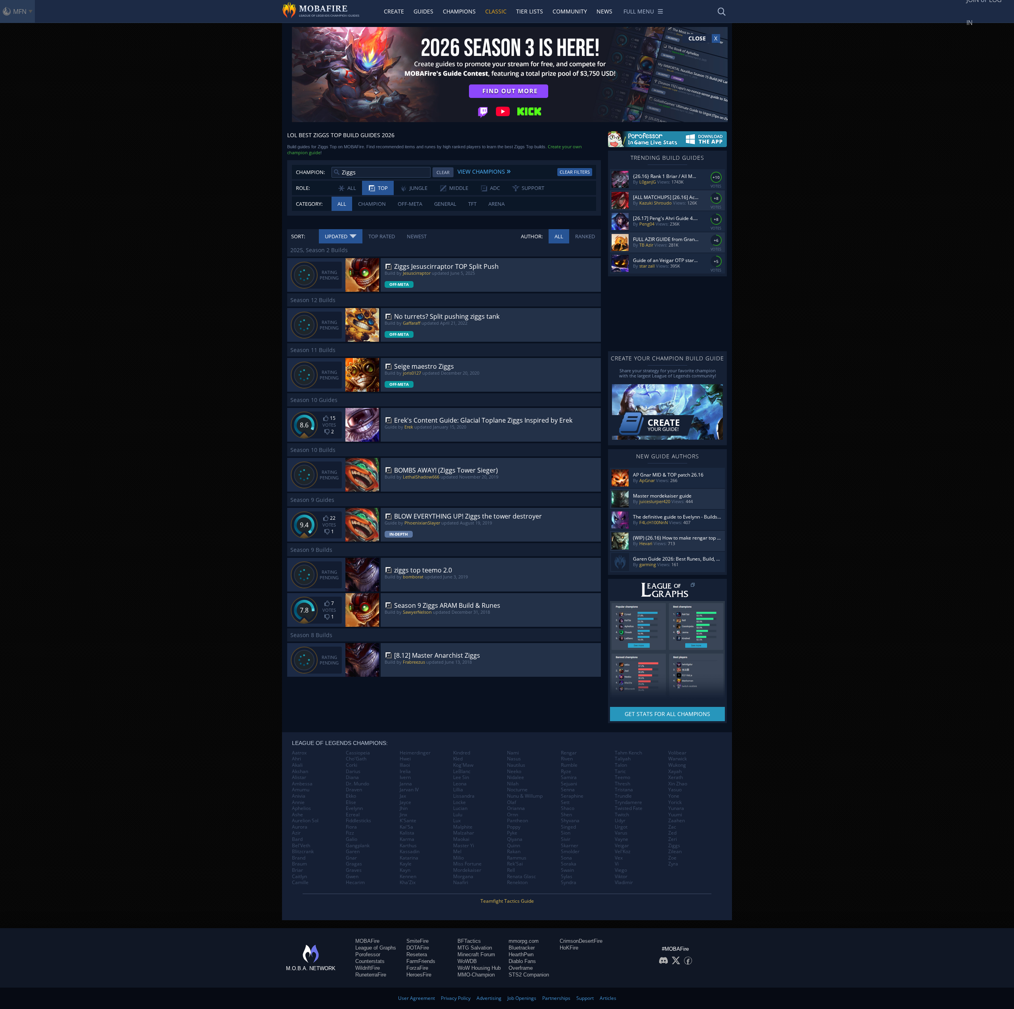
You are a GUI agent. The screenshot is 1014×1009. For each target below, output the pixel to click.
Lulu (457, 815)
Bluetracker (522, 948)
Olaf (511, 802)
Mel (457, 851)
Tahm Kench (628, 753)
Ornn (512, 815)
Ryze (566, 771)
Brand (298, 858)
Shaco (567, 808)
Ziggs (674, 845)
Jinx (403, 815)
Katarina (409, 858)
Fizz (350, 833)
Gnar (351, 858)
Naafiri (460, 882)
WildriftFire (367, 968)
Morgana (463, 876)
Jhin (404, 808)
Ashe (297, 815)
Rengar (569, 753)
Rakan (513, 851)
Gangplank (358, 845)
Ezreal (353, 815)
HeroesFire (418, 975)
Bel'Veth (301, 845)
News (604, 11)
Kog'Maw (463, 765)
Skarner (569, 845)
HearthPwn (521, 954)
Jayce (405, 802)
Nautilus (516, 765)
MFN (20, 11)
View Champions (484, 170)
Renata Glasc (521, 876)
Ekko (351, 796)
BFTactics (469, 941)
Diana (352, 777)
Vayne (621, 839)
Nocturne (517, 790)
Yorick (675, 802)
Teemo (622, 777)
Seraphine (572, 796)
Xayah (675, 771)
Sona (566, 858)
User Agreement (416, 998)
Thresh (622, 784)
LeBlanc (462, 771)
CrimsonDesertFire (581, 941)
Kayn (405, 870)
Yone (673, 796)
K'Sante (408, 821)
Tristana (624, 790)
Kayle (406, 864)
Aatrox (299, 753)
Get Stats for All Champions (667, 714)
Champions (459, 11)
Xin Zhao (677, 784)
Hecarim (355, 882)
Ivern (405, 777)
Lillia (458, 790)
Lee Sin (461, 777)
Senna (568, 790)
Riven (567, 759)
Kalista (407, 833)
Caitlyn (299, 876)
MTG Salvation (474, 948)
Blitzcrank (303, 851)
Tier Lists (529, 11)
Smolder (570, 851)
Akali (297, 765)
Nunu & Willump (525, 796)
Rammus (516, 858)
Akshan (300, 771)
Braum (299, 864)
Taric (620, 771)
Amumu (300, 790)
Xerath (675, 777)
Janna (406, 784)
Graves (354, 870)
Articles (608, 998)
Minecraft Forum (476, 954)
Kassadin (409, 851)
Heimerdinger (415, 753)
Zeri (672, 839)
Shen (566, 815)
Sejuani (569, 784)
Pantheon (517, 821)
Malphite (463, 827)
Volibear (677, 753)
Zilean (675, 851)
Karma (407, 839)
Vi (617, 864)
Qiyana (514, 839)
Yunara (676, 808)
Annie (298, 802)
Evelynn (354, 808)
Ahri (296, 759)
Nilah (512, 784)
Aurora (299, 827)
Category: (309, 203)
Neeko (514, 771)
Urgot (621, 827)
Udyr (620, 821)
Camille (300, 882)
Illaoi (405, 765)
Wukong (677, 765)
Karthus (408, 845)
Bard (297, 839)
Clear (443, 172)
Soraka (568, 864)
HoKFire (569, 948)
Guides (423, 11)
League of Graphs (375, 948)
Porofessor (367, 954)
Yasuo (675, 790)
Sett (565, 802)
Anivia (298, 796)
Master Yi (463, 845)
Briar (297, 870)
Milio (458, 858)
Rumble (569, 765)
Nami (513, 753)
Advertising (489, 998)
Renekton (517, 882)
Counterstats (370, 961)
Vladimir (624, 882)
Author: (532, 236)
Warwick (677, 759)
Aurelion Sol (305, 821)
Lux (457, 821)
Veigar (622, 845)
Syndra (568, 882)
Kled (458, 759)
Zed (672, 833)
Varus (621, 833)
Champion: (310, 172)
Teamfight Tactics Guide (507, 901)
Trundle (623, 796)
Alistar (299, 777)
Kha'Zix (408, 882)
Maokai (461, 839)
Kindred (461, 753)
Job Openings (521, 998)
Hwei (405, 759)
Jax (403, 796)
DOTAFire (417, 948)
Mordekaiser (467, 870)
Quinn (513, 845)
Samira (569, 777)
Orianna (516, 808)
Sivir (565, 839)
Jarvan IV (409, 790)
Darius (353, 771)
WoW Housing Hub (479, 968)
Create (394, 11)
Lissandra (464, 796)
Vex (619, 858)
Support (585, 998)
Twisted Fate (628, 808)
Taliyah (623, 759)
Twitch (622, 815)
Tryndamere (628, 802)
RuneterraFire (370, 975)
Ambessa (302, 784)
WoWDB (467, 961)
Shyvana (570, 821)
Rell (511, 870)
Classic (496, 11)
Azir (296, 833)
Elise (351, 802)
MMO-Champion (476, 975)
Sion (565, 833)
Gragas (354, 864)
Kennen (408, 876)
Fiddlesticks (358, 821)
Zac (672, 827)
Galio (351, 839)
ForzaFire (417, 968)
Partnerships (556, 998)
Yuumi (675, 815)
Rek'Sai (515, 864)
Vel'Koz (623, 851)
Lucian (460, 808)
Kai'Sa (406, 827)
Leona (460, 784)
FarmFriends (420, 961)
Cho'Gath (356, 759)
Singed (568, 827)
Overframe (521, 968)
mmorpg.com (524, 941)
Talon (621, 765)
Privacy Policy (456, 998)
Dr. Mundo (357, 784)
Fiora (351, 827)
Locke (459, 802)
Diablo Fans (522, 961)
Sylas (566, 876)
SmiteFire (417, 941)
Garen (353, 851)
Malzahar (463, 833)
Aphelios (301, 808)
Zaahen (676, 821)
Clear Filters (575, 172)
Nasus (514, 759)
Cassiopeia (358, 753)
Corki (351, 765)
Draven (354, 790)
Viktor (621, 876)
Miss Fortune (467, 864)
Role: (303, 187)
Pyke (512, 833)
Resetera (416, 954)
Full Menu (638, 11)
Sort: (298, 236)
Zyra (673, 864)
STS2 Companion (529, 975)
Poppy (513, 827)
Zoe (672, 858)
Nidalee (515, 777)
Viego (621, 870)
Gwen (352, 876)
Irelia (405, 771)
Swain (567, 870)
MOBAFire (367, 941)
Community (570, 11)
